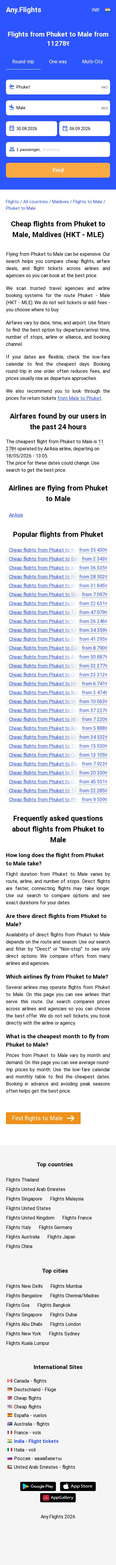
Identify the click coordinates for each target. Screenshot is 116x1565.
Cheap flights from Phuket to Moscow (49, 568)
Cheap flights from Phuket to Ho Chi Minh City (57, 684)
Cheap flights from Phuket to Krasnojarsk (52, 550)
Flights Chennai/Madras (74, 1296)
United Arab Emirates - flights (44, 1467)
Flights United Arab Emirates (35, 1189)
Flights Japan (61, 1237)
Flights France (77, 1218)
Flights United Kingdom (30, 1218)
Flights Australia (23, 1237)
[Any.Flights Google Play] (38, 1489)
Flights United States (28, 1208)
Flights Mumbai (66, 1286)
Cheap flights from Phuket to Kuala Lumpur (54, 692)
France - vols (27, 1432)
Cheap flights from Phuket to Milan (45, 737)
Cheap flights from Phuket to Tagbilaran (51, 746)
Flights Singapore (24, 1199)
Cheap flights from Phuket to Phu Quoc (50, 799)
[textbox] (58, 87)
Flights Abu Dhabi (24, 1324)
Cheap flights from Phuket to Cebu (45, 755)
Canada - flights (30, 1381)
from (93, 550)
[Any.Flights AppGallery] (58, 1500)
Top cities (55, 1270)
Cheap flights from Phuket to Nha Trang (50, 719)
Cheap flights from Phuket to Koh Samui (51, 728)
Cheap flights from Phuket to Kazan (46, 630)
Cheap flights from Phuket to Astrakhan (50, 657)
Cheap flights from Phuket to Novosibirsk (52, 577)
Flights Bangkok (53, 1305)
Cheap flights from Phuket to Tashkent (50, 790)
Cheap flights (27, 1398)
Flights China (19, 1246)
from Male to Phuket (79, 398)
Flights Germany (55, 1227)
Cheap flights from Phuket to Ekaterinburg (53, 639)
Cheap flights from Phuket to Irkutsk (47, 603)
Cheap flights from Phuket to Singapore (50, 594)
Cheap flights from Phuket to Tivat (45, 612)
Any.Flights (23, 10)
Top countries (55, 1164)
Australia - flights (31, 1424)
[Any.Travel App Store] (78, 1489)
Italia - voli (25, 1450)
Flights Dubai (63, 1315)
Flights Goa (17, 1305)
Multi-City (92, 61)
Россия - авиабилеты (38, 1458)
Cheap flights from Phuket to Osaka (46, 675)
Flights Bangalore (24, 1296)
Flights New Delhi (24, 1286)
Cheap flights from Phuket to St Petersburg (55, 666)
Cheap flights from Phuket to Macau (47, 701)
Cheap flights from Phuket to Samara (48, 710)
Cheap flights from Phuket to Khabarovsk (52, 586)
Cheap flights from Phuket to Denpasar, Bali (54, 648)
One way (58, 61)
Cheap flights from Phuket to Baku (45, 773)
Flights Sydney (64, 1334)
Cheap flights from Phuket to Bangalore (50, 764)
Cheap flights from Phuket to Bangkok (49, 559)
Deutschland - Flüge (35, 1389)
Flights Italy (18, 1227)
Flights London (65, 1324)
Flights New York (23, 1334)
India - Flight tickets (36, 1441)
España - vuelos (30, 1415)
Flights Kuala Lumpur (27, 1343)
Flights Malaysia (67, 1199)
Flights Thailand (22, 1180)
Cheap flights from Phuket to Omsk (46, 782)
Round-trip (23, 61)
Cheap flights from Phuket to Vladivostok (52, 621)
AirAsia (16, 515)
